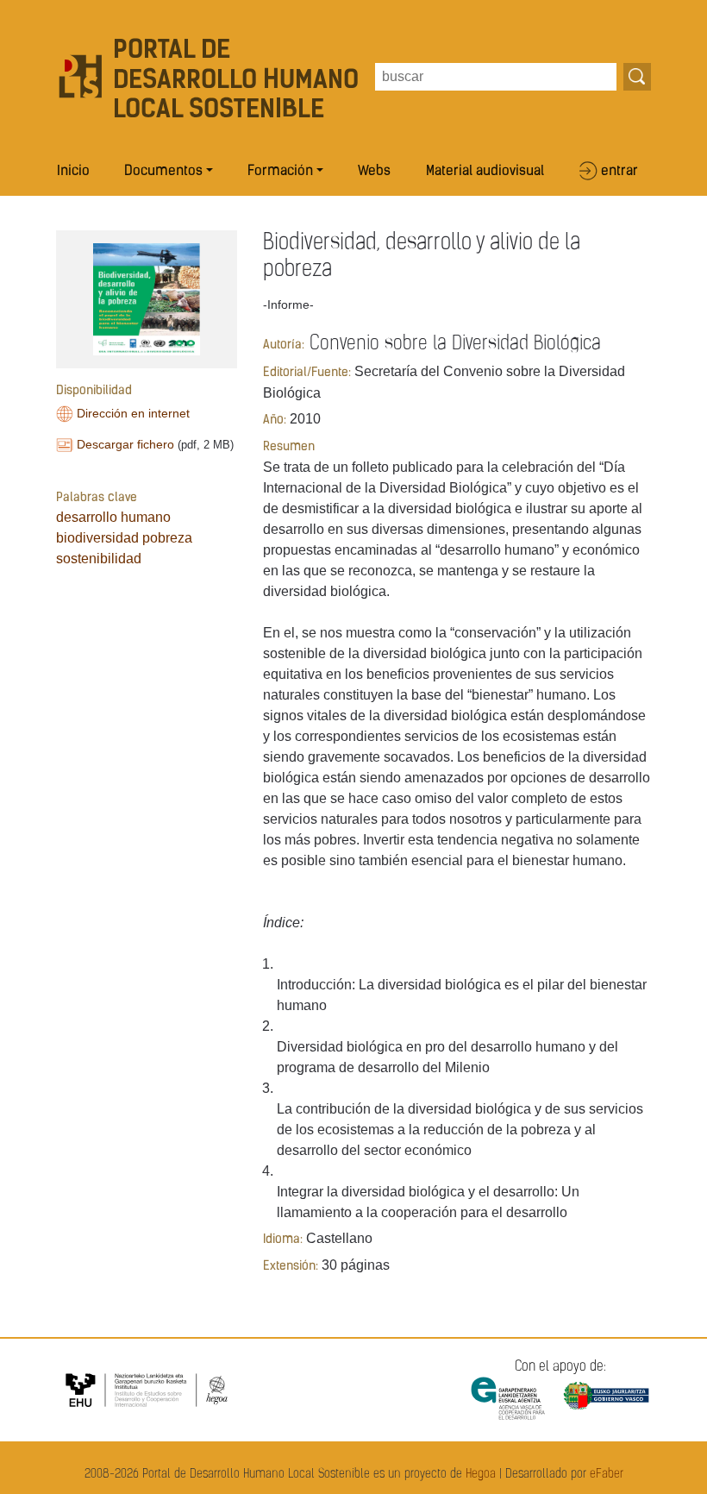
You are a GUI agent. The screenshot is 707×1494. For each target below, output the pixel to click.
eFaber (606, 1474)
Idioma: (283, 1239)
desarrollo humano (113, 517)
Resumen (289, 447)
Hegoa (481, 1474)
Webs (374, 172)
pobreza (167, 537)
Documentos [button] (163, 172)
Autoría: (283, 345)
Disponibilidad (94, 391)
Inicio (73, 172)
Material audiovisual (485, 172)
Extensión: (290, 1266)
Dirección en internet (133, 413)
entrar (619, 172)
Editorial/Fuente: (307, 373)
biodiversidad (97, 537)
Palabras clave (96, 498)
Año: (274, 420)
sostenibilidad (98, 558)
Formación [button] (280, 172)
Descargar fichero (125, 444)
